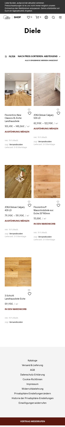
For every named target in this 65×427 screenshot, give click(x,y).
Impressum (32, 384)
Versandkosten (16, 144)
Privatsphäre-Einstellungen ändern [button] (32, 393)
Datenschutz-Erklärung (32, 374)
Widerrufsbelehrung (32, 388)
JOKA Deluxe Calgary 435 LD (15, 209)
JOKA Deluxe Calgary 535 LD (43, 116)
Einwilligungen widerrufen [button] (32, 402)
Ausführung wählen (17, 132)
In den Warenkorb (44, 224)
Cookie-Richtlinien (32, 379)
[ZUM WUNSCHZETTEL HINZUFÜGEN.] (30, 112)
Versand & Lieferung (32, 365)
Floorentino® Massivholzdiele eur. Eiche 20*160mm (44, 210)
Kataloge (32, 360)
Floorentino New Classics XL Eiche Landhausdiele (13, 118)
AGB (32, 369)
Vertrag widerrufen (32, 422)
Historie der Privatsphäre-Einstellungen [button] (32, 398)
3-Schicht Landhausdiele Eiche (15, 297)
